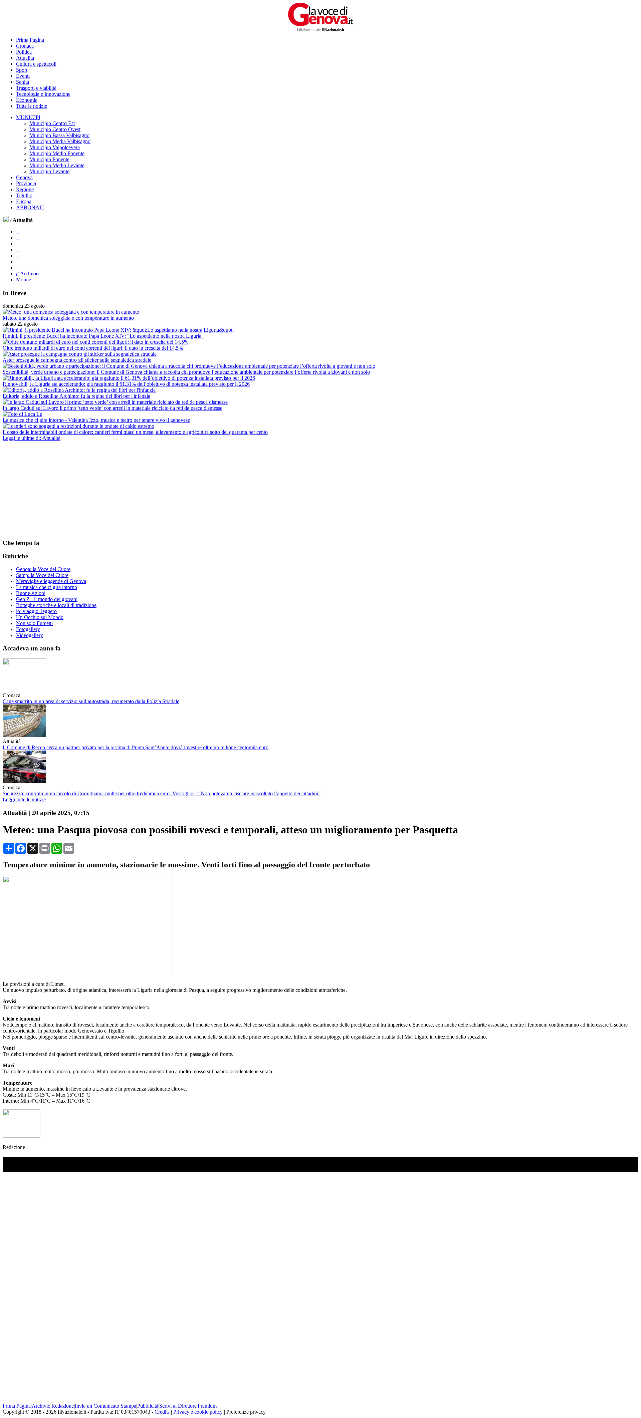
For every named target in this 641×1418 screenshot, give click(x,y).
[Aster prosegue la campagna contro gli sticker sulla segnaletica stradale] (80, 354)
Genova (24, 177)
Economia (26, 100)
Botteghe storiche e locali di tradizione (56, 605)
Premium (207, 1406)
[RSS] (18, 255)
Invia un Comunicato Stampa (105, 1406)
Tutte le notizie (31, 106)
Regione (25, 189)
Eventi (23, 76)
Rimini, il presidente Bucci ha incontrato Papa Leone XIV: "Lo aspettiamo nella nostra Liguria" (103, 336)
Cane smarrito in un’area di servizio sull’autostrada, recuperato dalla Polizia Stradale (91, 701)
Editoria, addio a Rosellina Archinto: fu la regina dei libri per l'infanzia (76, 396)
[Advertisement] (53, 489)
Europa (23, 201)
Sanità (22, 82)
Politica (24, 52)
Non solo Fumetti (34, 623)
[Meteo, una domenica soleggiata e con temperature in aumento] (71, 312)
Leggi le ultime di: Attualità (31, 438)
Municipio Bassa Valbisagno (59, 135)
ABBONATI (30, 207)
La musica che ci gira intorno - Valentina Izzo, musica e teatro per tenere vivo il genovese (96, 420)
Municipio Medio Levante (56, 165)
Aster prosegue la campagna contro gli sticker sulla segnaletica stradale (77, 360)
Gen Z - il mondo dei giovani (46, 599)
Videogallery (29, 635)
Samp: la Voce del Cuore (42, 575)
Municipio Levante (49, 171)
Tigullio (24, 195)
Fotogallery (28, 629)
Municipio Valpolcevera (54, 147)
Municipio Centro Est (52, 123)
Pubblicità (147, 1406)
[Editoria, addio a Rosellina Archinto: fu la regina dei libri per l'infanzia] (79, 390)
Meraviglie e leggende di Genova (51, 581)
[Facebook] (18, 231)
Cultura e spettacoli (36, 64)
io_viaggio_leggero (36, 611)
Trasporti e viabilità (36, 88)
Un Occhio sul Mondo (39, 617)
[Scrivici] (18, 267)
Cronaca (25, 46)
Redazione (62, 1406)
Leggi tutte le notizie (24, 799)
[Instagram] (18, 237)
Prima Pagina (30, 40)
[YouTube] (18, 249)
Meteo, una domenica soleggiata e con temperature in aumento (68, 318)
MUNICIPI (28, 117)
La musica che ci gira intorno (46, 587)
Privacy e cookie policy (198, 1412)
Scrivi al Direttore (178, 1406)
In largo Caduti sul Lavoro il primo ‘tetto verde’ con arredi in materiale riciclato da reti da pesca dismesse (112, 408)
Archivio (29, 273)
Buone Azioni (30, 593)
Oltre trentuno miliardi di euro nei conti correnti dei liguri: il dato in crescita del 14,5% (93, 348)
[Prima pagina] (6, 220)
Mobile (23, 279)
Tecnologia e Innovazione (43, 94)
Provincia (26, 183)
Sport (21, 70)
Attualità (25, 58)
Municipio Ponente (49, 159)
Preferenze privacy (246, 1412)
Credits (162, 1412)
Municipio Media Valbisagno (59, 141)
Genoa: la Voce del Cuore (43, 569)
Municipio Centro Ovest (54, 129)
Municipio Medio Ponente (56, 153)
